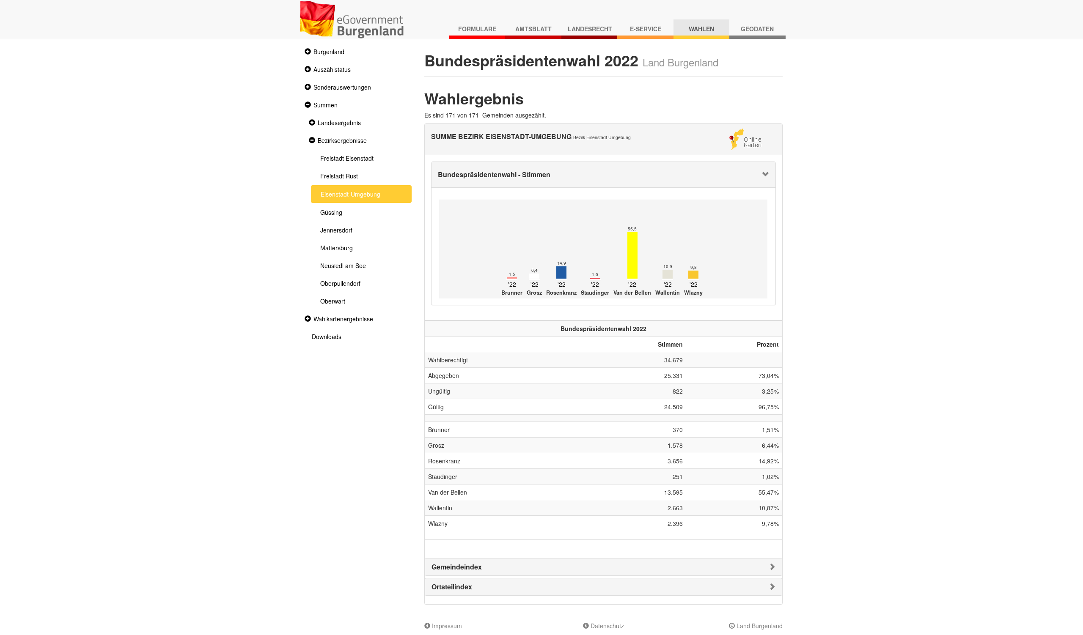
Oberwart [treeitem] (332, 301)
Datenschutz (606, 625)
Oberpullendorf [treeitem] (340, 283)
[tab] (604, 174)
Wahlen (701, 29)
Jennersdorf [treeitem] (336, 230)
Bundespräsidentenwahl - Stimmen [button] (494, 174)
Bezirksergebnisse (342, 140)
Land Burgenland (759, 625)
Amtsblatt (533, 29)
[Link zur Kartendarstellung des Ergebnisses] (745, 138)
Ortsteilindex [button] (452, 586)
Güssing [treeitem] (331, 212)
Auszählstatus (332, 69)
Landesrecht (590, 29)
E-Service (645, 29)
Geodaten (757, 29)
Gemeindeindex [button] (457, 567)
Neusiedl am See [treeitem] (343, 265)
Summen (325, 105)
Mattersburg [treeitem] (336, 248)
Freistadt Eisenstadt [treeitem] (347, 158)
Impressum (446, 625)
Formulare (477, 29)
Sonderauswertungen (342, 87)
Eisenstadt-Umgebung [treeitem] (350, 194)
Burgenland (328, 51)
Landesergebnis (339, 122)
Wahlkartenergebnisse (343, 319)
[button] (306, 52)
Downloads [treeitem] (326, 336)
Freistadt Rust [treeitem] (339, 176)
